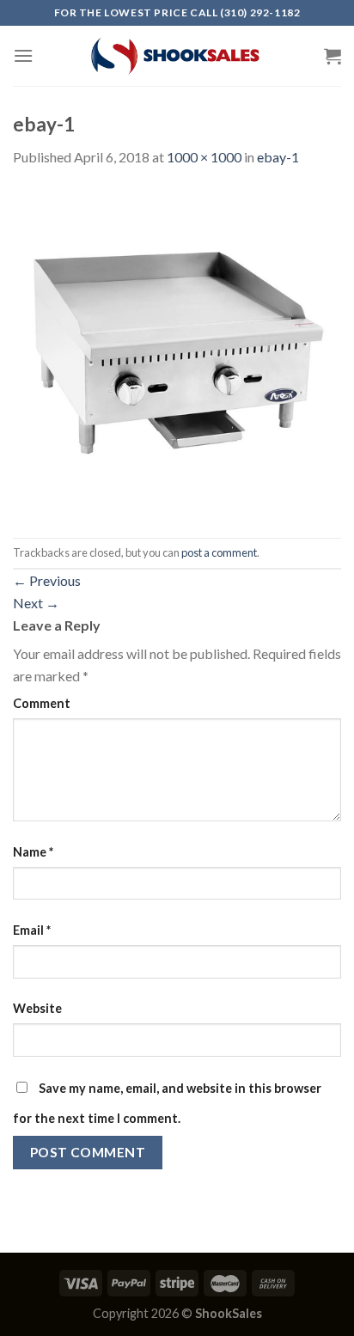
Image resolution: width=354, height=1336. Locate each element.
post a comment (219, 552)
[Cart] (332, 56)
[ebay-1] (177, 351)
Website (37, 1008)
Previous (47, 580)
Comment (41, 703)
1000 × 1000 (204, 157)
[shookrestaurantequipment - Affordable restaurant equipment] (177, 56)
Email (32, 930)
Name (33, 852)
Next (36, 603)
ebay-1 (278, 157)
